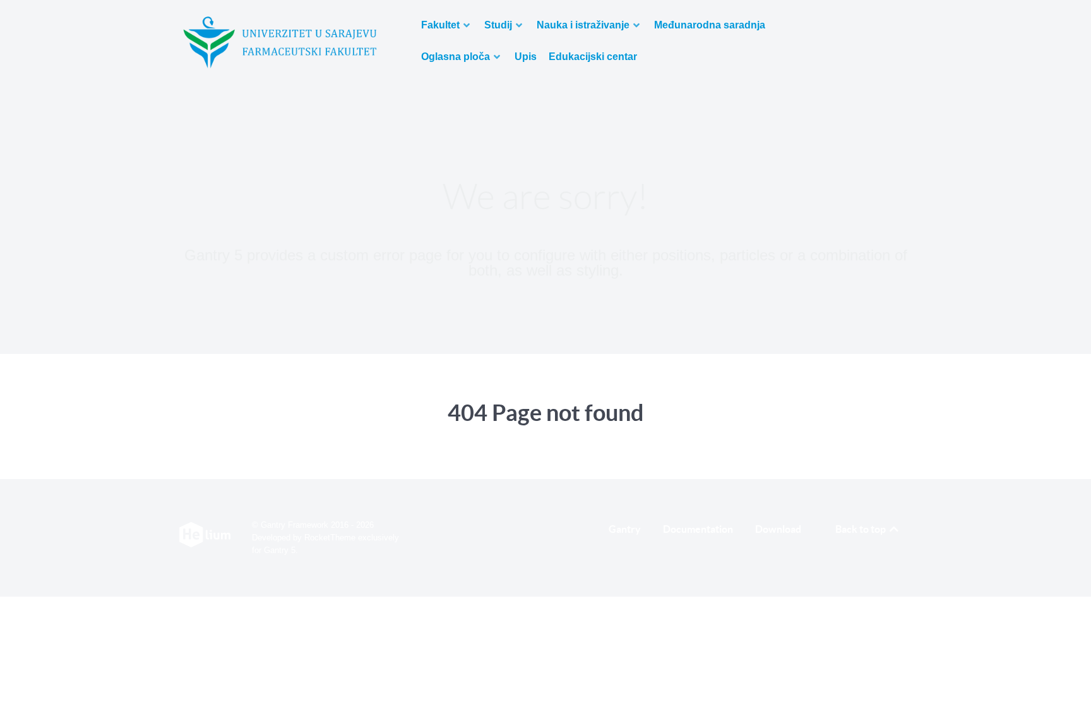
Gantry (625, 529)
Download (778, 529)
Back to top (861, 529)
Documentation (698, 529)
